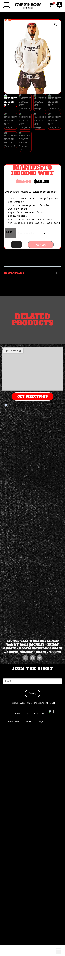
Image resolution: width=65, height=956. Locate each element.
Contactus (14, 722)
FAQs (41, 722)
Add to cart (41, 244)
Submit (32, 693)
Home (17, 714)
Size (9, 232)
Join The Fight (35, 714)
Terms (29, 722)
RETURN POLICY (14, 272)
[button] (56, 24)
